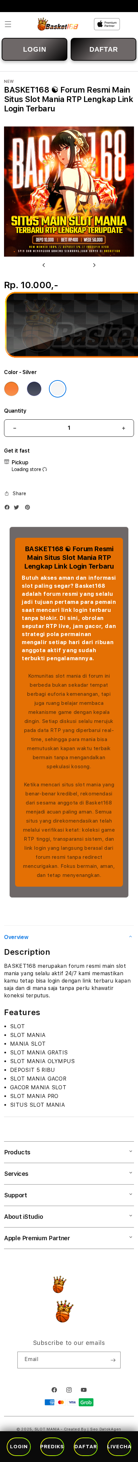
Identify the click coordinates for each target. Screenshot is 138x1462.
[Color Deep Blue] (34, 388)
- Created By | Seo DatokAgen (91, 1429)
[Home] (58, 24)
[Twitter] (18, 508)
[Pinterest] (29, 508)
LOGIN (34, 49)
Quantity (15, 411)
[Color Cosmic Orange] (11, 388)
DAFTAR (103, 49)
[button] (8, 24)
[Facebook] (8, 508)
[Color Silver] (58, 389)
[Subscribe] (113, 1360)
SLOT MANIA (47, 1429)
